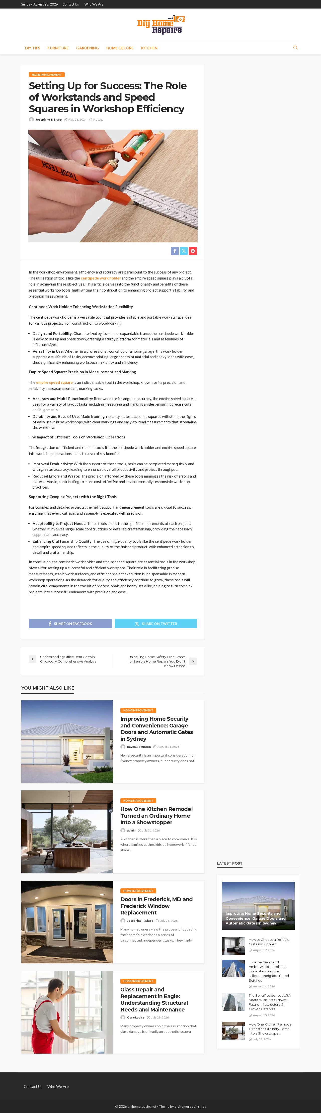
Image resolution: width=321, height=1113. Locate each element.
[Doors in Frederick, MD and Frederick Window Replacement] (67, 922)
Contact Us (70, 4)
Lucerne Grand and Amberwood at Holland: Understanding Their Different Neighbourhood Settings (269, 971)
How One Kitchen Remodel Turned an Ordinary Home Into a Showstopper (156, 815)
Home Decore (120, 48)
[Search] (295, 47)
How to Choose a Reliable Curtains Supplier (269, 942)
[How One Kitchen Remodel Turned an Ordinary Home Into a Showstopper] (67, 831)
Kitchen (149, 48)
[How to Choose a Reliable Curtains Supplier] (233, 946)
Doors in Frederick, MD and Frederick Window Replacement (156, 906)
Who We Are (94, 4)
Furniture (58, 48)
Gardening (87, 48)
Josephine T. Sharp (49, 119)
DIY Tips (32, 48)
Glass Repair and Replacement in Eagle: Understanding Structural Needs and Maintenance (154, 999)
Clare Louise (135, 1017)
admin (131, 830)
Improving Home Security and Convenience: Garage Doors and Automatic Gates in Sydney (156, 729)
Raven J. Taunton (139, 747)
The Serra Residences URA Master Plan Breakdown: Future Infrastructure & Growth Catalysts (269, 1002)
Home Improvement (47, 74)
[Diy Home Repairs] (160, 25)
